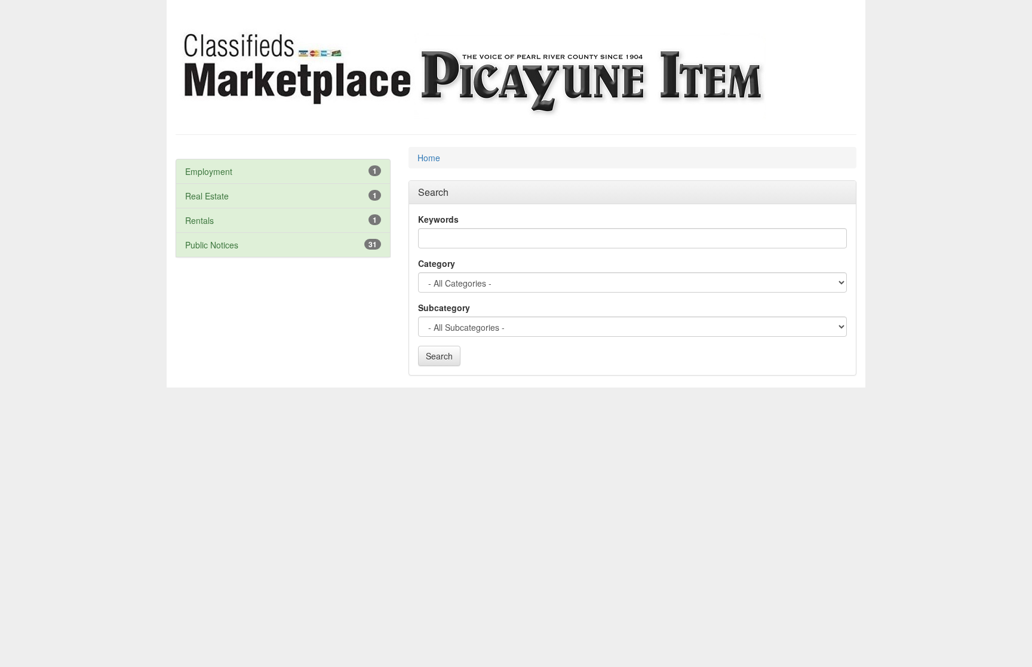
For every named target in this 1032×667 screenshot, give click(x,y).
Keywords (438, 219)
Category (436, 263)
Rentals (199, 220)
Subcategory (444, 307)
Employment (208, 171)
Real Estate (207, 196)
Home (428, 158)
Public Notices (211, 245)
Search (439, 356)
